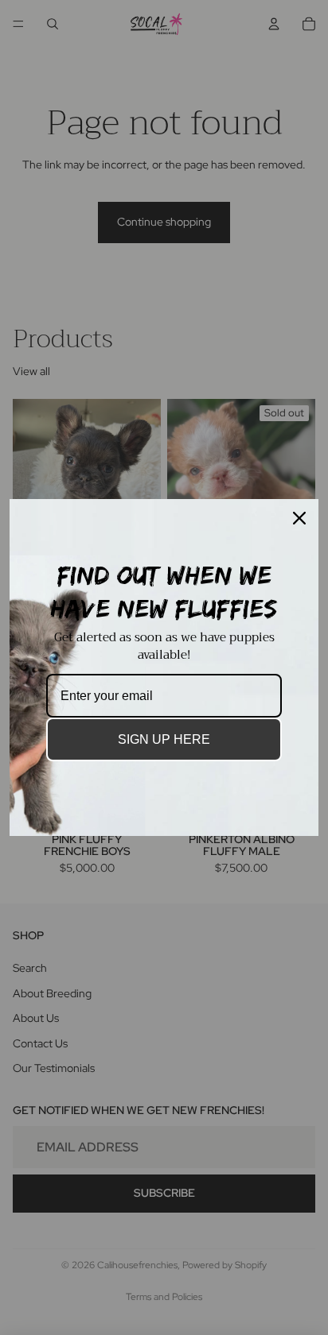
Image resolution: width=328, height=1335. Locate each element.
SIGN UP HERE (164, 739)
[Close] (299, 518)
